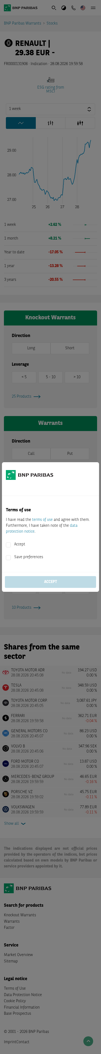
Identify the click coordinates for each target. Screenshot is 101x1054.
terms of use (42, 520)
